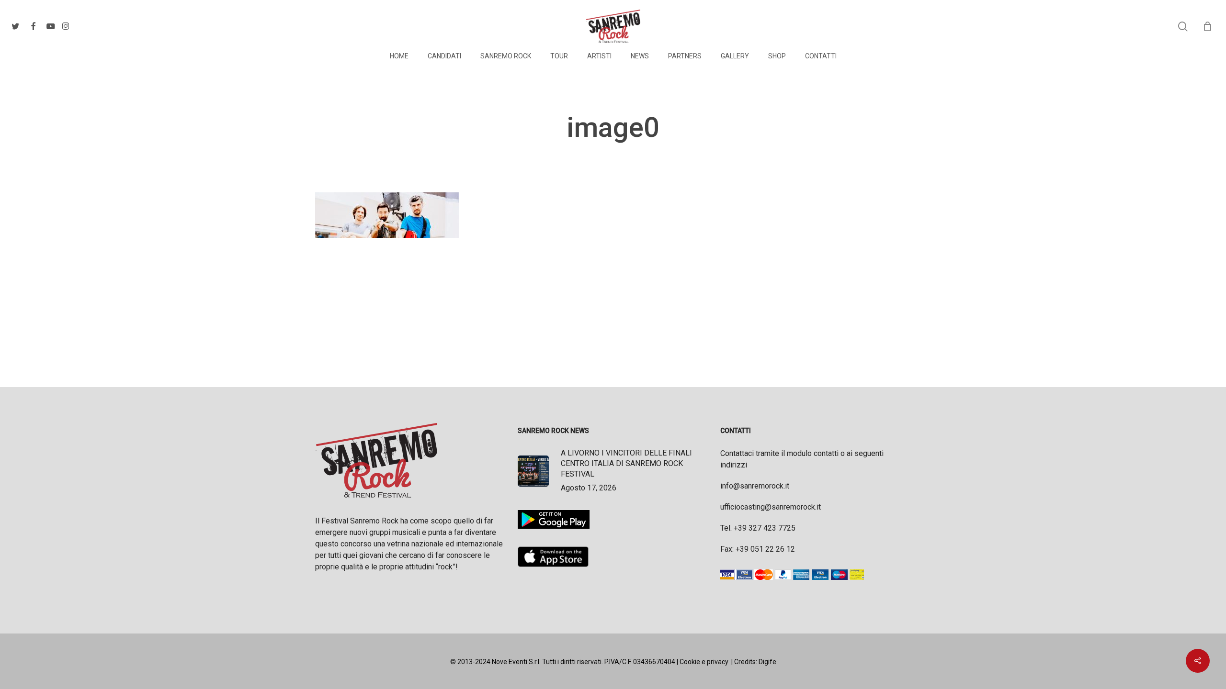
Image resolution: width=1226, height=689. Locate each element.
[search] (1183, 27)
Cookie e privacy (704, 662)
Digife (767, 662)
